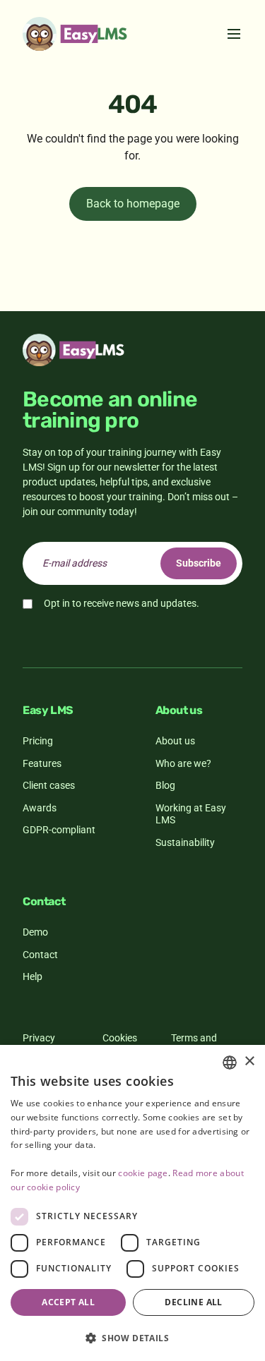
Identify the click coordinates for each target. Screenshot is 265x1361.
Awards (40, 807)
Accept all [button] (68, 1302)
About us (175, 740)
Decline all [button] (193, 1302)
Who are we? (183, 763)
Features (42, 763)
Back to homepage (132, 203)
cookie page (142, 1173)
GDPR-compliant (59, 829)
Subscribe (198, 563)
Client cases (49, 785)
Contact (40, 954)
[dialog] (132, 1203)
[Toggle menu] (233, 33)
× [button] (249, 1061)
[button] (132, 1338)
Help (32, 976)
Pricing (38, 740)
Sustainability (185, 842)
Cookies (119, 1038)
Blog (165, 785)
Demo (35, 932)
